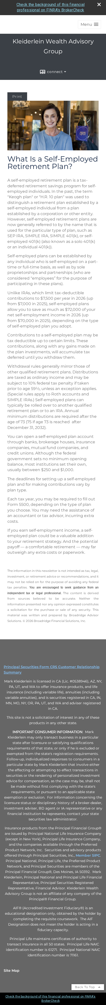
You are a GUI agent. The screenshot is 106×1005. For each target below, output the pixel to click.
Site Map (11, 970)
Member (84, 855)
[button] (89, 24)
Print (17, 96)
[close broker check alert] (99, 4)
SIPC (96, 855)
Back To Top (85, 987)
